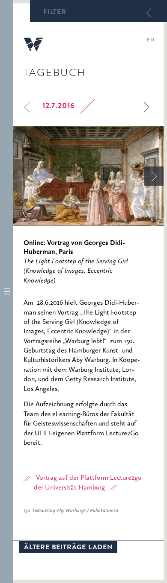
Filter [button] (54, 12)
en (150, 40)
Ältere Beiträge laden (68, 548)
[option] (88, 176)
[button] (6, 291)
